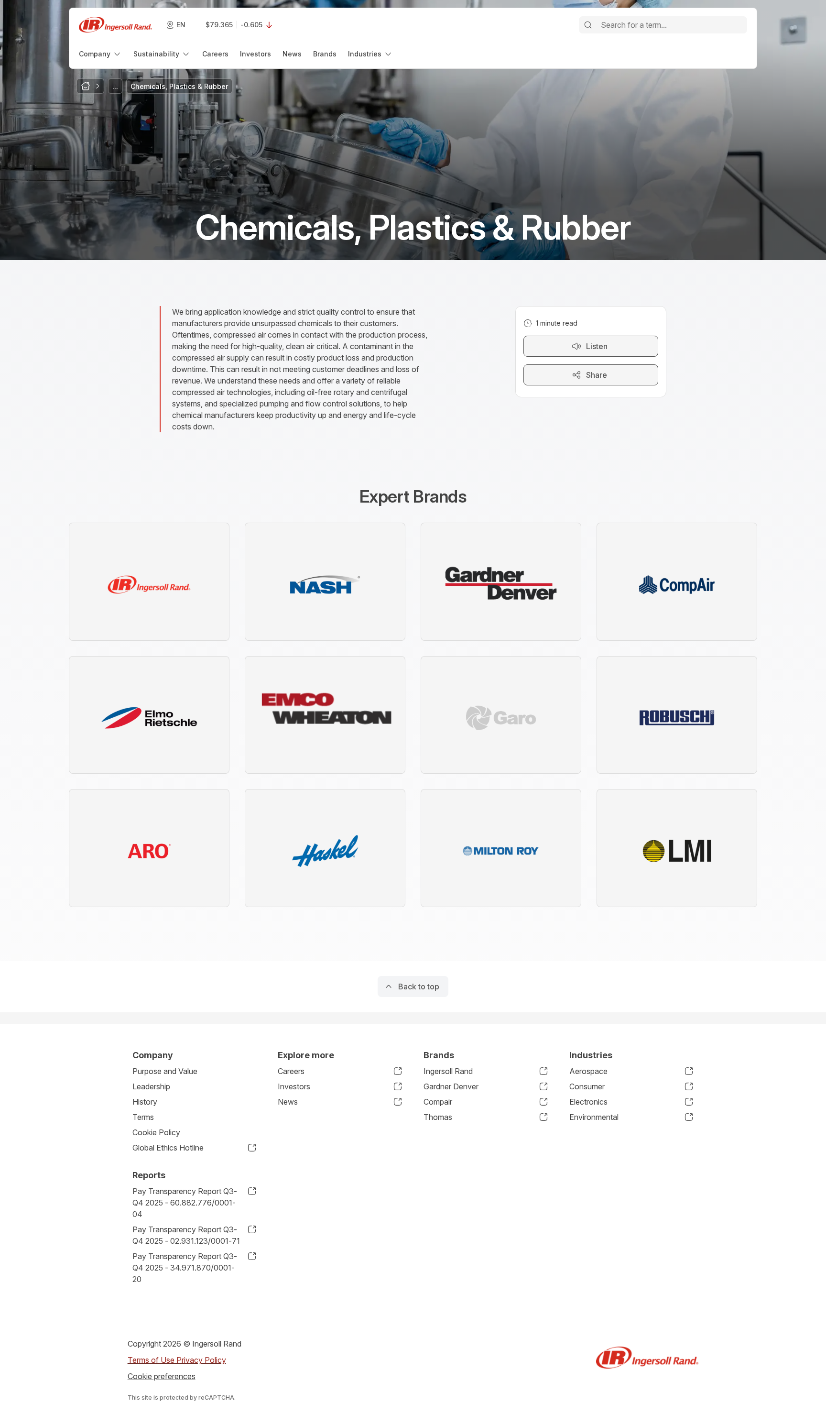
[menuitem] (100, 54)
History (144, 1102)
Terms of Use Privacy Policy (177, 1360)
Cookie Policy (156, 1132)
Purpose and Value (164, 1071)
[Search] (588, 24)
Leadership (151, 1086)
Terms (143, 1117)
